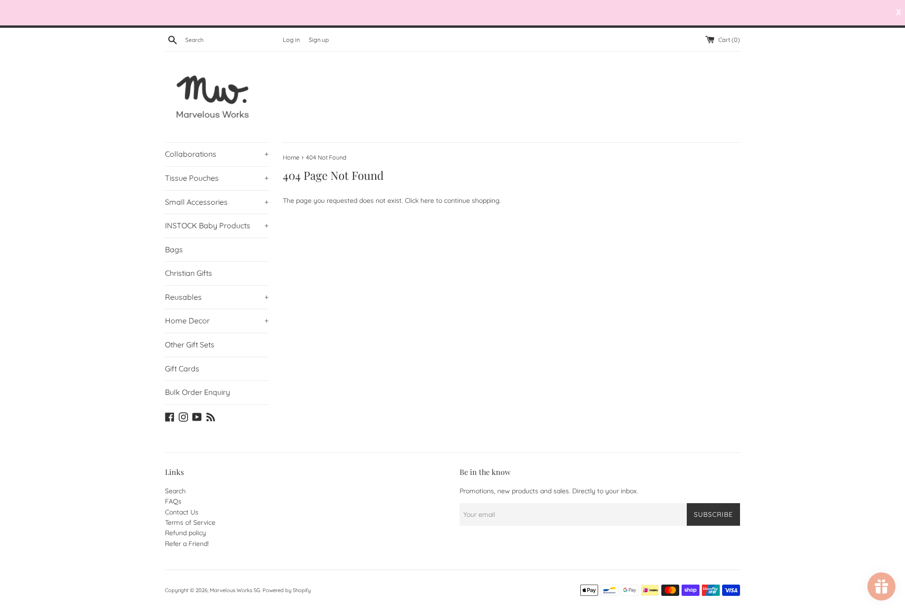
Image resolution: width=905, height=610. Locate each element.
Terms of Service (190, 522)
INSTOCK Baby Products (217, 225)
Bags (174, 249)
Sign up (319, 39)
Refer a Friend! (187, 543)
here (427, 200)
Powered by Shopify (287, 590)
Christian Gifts (188, 273)
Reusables (217, 297)
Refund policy (185, 533)
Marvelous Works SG (235, 590)
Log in (291, 39)
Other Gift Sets (189, 344)
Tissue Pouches (217, 178)
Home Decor (217, 320)
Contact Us (181, 512)
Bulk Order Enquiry (197, 392)
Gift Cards (182, 368)
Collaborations (217, 154)
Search (175, 491)
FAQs (173, 501)
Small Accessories (217, 202)
